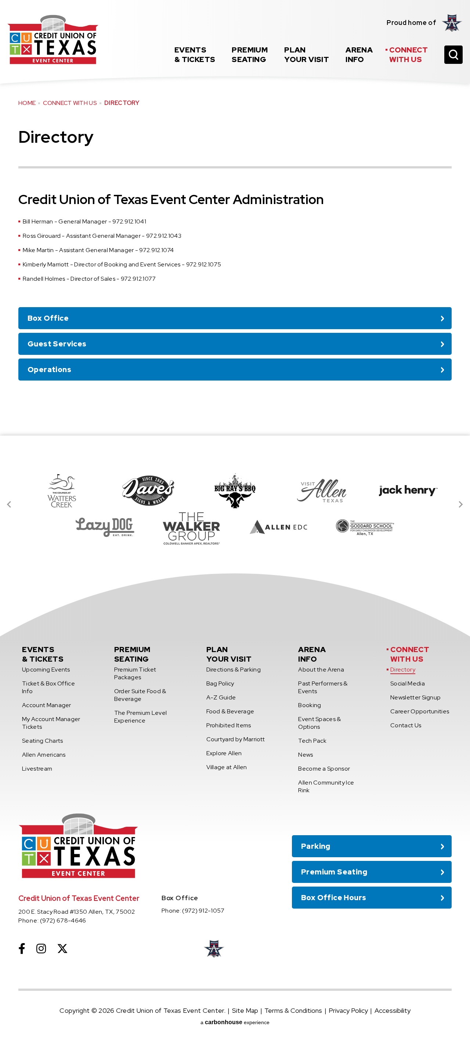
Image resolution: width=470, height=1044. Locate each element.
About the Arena (321, 669)
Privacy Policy (348, 1010)
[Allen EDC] (278, 527)
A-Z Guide (221, 697)
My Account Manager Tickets (51, 723)
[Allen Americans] (452, 23)
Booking (309, 705)
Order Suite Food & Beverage (140, 695)
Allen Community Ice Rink (326, 786)
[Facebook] (21, 948)
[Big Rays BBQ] (235, 490)
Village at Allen (226, 767)
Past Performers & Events (322, 687)
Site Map (245, 1010)
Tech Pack (312, 741)
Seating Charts (42, 741)
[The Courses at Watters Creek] (61, 490)
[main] (235, 218)
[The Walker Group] (191, 527)
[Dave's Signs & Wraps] (148, 490)
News (305, 755)
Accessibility (393, 1010)
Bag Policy (220, 683)
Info (359, 54)
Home (27, 103)
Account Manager (46, 705)
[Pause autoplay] (442, 456)
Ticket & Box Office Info (48, 687)
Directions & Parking (233, 669)
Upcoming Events (46, 669)
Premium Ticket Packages (135, 673)
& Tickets (195, 54)
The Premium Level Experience (140, 716)
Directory (402, 669)
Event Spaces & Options (319, 723)
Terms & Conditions (293, 1010)
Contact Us (405, 725)
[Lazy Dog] (105, 527)
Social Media (407, 683)
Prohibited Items (228, 725)
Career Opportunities (419, 711)
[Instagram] (41, 948)
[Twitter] (62, 948)
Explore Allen (224, 753)
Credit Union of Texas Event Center (52, 39)
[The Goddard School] (365, 527)
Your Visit (306, 54)
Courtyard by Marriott (235, 739)
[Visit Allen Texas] (321, 490)
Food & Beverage (230, 711)
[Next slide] (460, 504)
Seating (250, 54)
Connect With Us (70, 103)
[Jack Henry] (408, 490)
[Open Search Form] (453, 55)
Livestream (37, 768)
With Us (408, 54)
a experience (235, 1022)
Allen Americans (44, 755)
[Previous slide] (9, 504)
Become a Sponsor (324, 768)
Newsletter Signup (415, 697)
